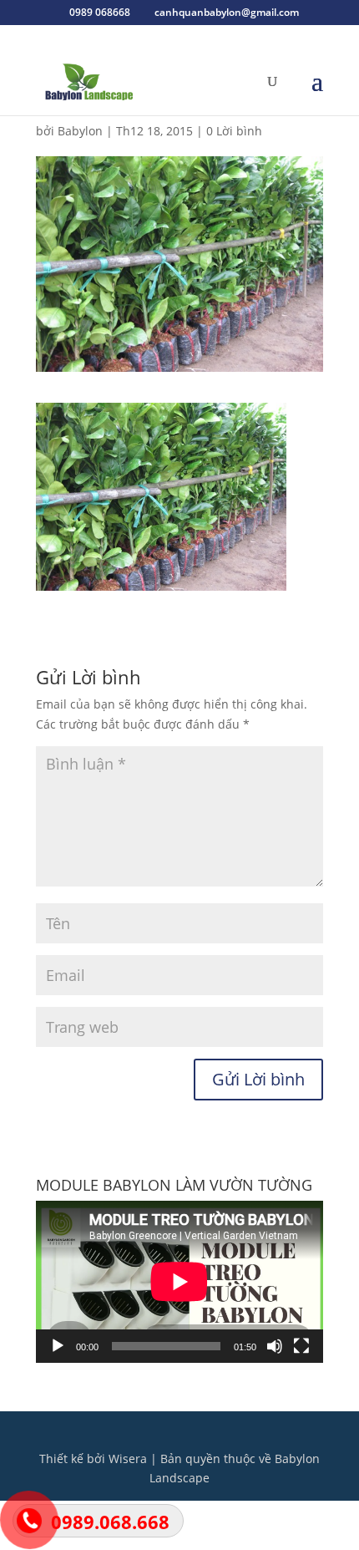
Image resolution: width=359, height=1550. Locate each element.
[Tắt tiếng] (274, 1346)
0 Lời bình (234, 131)
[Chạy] (57, 1346)
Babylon (80, 131)
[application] (179, 1282)
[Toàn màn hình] (301, 1346)
